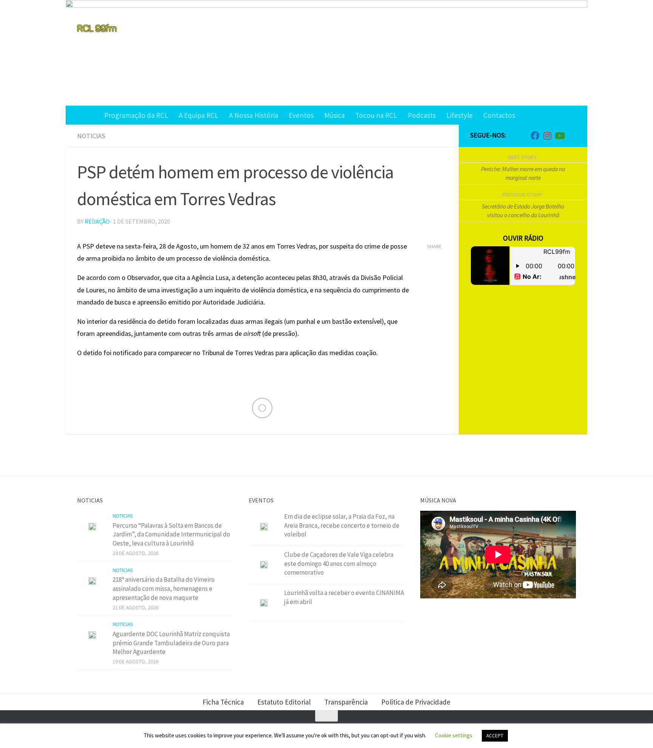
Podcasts (422, 115)
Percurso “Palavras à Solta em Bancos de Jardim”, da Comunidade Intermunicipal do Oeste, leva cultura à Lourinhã (171, 534)
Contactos (499, 115)
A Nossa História (253, 115)
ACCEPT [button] (494, 736)
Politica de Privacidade (415, 701)
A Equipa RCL (198, 115)
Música (334, 115)
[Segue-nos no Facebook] (535, 135)
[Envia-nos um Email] (571, 136)
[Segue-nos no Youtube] (559, 135)
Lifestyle (459, 115)
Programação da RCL (136, 115)
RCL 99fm (96, 28)
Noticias (91, 135)
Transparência (346, 701)
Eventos (301, 115)
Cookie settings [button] (453, 735)
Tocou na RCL (376, 115)
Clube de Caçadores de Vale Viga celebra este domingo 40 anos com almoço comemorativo (338, 563)
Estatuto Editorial (284, 701)
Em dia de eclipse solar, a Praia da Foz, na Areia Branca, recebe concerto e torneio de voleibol (341, 525)
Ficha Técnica (223, 701)
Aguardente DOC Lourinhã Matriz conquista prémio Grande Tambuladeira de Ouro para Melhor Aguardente (171, 643)
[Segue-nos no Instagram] (547, 135)
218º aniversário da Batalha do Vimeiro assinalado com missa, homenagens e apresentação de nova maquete (164, 588)
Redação (97, 221)
